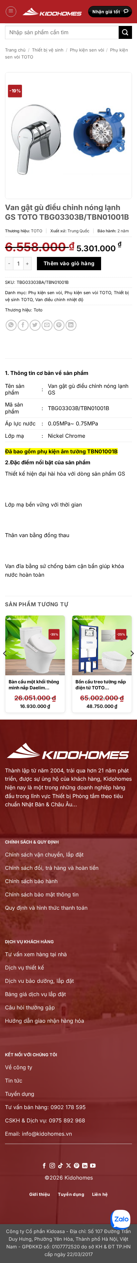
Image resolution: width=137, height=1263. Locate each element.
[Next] (132, 667)
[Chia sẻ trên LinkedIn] (71, 325)
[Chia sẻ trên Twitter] (35, 325)
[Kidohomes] (52, 12)
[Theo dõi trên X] (68, 1166)
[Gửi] (125, 32)
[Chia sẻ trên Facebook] (23, 325)
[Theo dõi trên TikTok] (60, 1166)
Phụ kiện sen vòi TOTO (88, 292)
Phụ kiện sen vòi (87, 50)
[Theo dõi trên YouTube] (92, 1166)
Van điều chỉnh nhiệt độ (59, 299)
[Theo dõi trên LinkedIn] (84, 1166)
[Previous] (5, 667)
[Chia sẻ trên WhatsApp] (11, 325)
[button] (11, 11)
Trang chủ (15, 50)
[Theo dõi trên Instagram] (52, 1166)
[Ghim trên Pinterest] (59, 325)
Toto (38, 309)
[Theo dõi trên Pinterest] (76, 1166)
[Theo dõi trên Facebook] (44, 1166)
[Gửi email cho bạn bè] (47, 325)
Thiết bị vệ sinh (48, 50)
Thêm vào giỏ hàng (69, 263)
